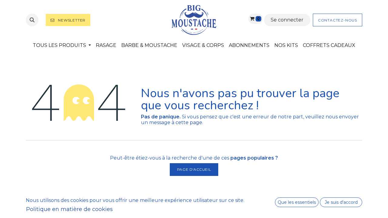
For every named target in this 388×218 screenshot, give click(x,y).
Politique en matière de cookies (69, 209)
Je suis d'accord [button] (341, 202)
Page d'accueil (194, 169)
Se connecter (287, 20)
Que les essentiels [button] (297, 202)
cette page (189, 122)
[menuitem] (61, 45)
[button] (32, 20)
